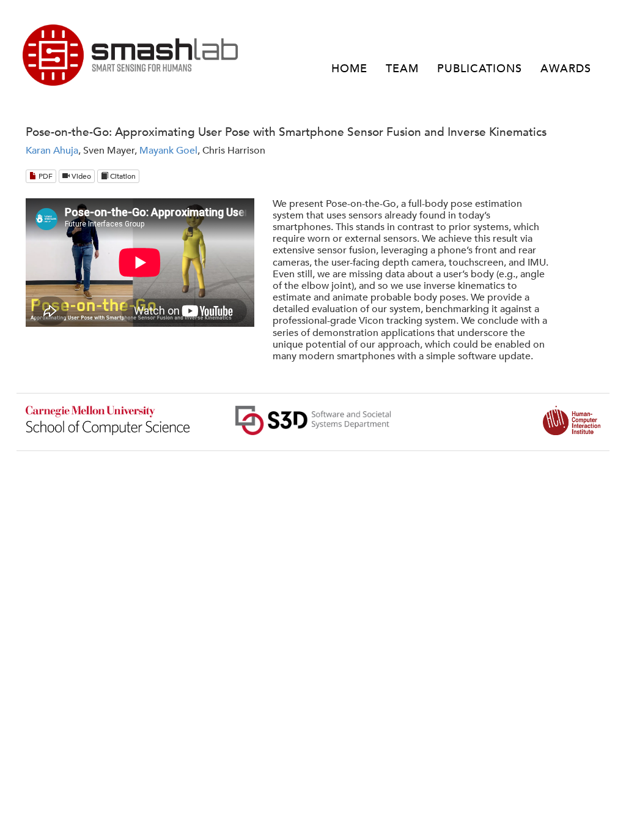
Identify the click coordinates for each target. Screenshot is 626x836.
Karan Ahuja (52, 150)
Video (80, 176)
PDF (45, 176)
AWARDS (565, 69)
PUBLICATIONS (479, 69)
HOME (349, 69)
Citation (122, 176)
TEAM (402, 69)
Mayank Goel (168, 150)
